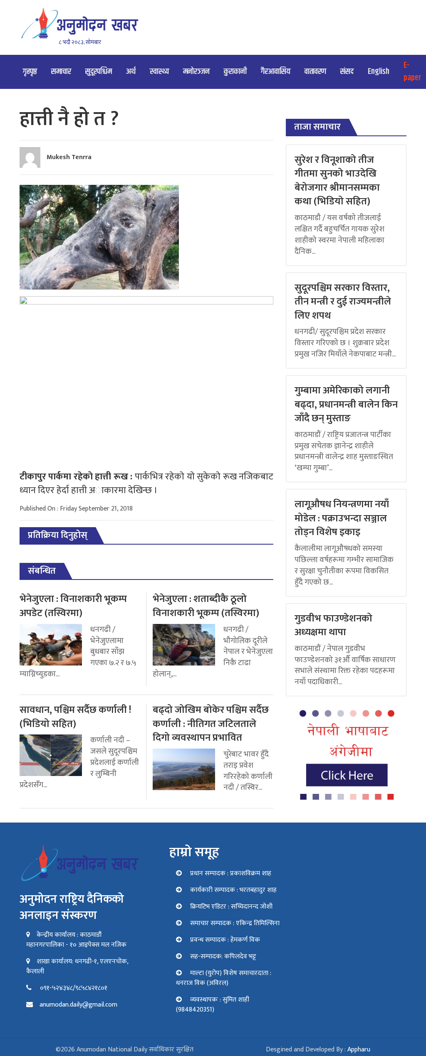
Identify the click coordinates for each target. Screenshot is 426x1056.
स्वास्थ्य (159, 71)
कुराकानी (235, 71)
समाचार (61, 71)
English (378, 71)
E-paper (412, 71)
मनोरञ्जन (196, 71)
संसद (347, 71)
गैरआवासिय (275, 71)
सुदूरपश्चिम (98, 71)
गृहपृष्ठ (30, 71)
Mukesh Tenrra (69, 157)
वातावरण (315, 71)
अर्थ (131, 71)
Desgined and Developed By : (318, 1049)
